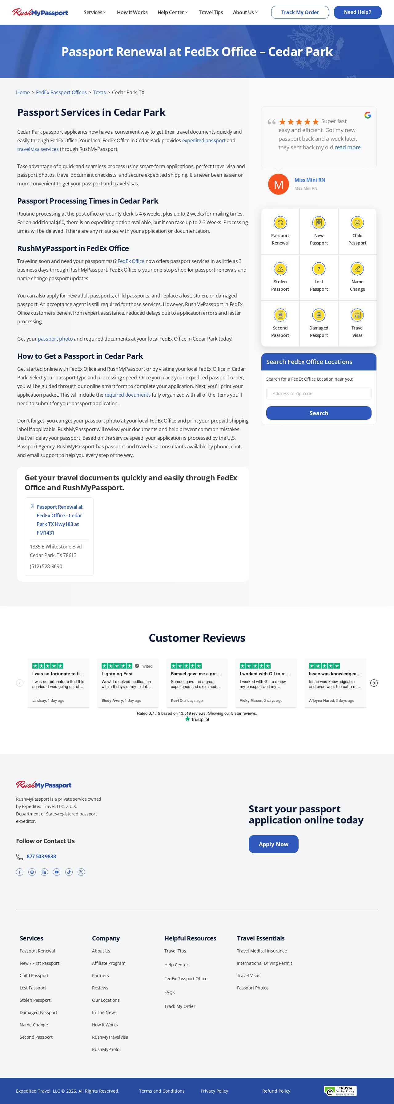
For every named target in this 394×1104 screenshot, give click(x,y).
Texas (99, 92)
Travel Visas (248, 975)
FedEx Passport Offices (61, 92)
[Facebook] (19, 872)
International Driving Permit (264, 963)
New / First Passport (39, 963)
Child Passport (34, 975)
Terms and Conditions (162, 1091)
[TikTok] (69, 872)
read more (348, 147)
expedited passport (204, 140)
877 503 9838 (39, 856)
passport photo (55, 338)
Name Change (34, 1025)
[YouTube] (56, 872)
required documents (128, 394)
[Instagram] (32, 872)
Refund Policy (276, 1091)
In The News (104, 1012)
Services (93, 12)
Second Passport (36, 1037)
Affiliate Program (108, 963)
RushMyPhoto (105, 1049)
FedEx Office (131, 261)
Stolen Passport (35, 1000)
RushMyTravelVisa (110, 1037)
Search (319, 413)
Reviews (100, 988)
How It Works (132, 12)
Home (23, 92)
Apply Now (273, 844)
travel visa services (38, 149)
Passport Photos (253, 988)
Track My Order (300, 12)
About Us (243, 12)
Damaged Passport (38, 1012)
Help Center (171, 12)
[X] (81, 872)
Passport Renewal (37, 951)
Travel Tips (211, 12)
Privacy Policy (214, 1091)
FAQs (169, 992)
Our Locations (105, 1000)
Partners (100, 975)
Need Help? (358, 12)
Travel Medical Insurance (262, 951)
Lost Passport (33, 988)
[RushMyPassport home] (40, 12)
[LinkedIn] (44, 872)
